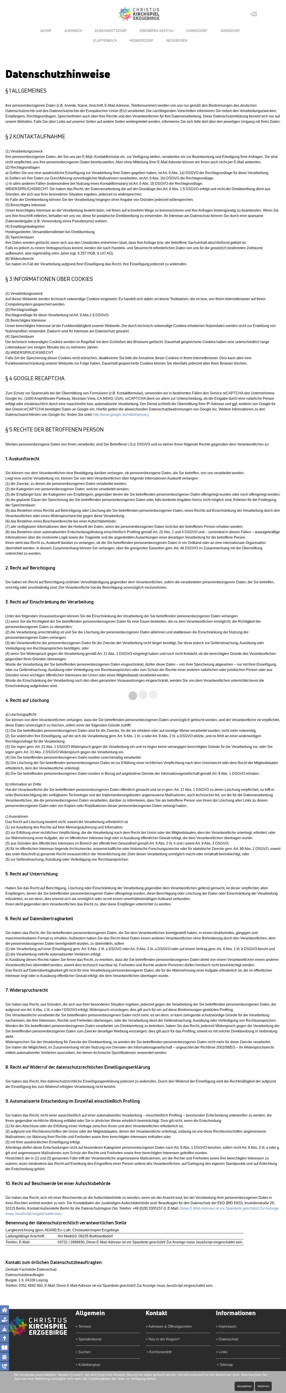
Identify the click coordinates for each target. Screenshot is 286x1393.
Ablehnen (263, 1386)
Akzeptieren (244, 1386)
